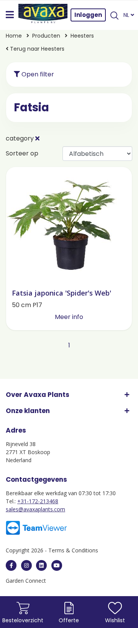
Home (14, 36)
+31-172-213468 (37, 501)
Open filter (37, 74)
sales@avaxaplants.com (35, 509)
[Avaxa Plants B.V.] (42, 15)
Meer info (69, 316)
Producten (46, 36)
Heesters (82, 36)
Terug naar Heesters (36, 49)
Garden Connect (26, 580)
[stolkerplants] (56, 565)
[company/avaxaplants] (41, 565)
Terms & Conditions (73, 550)
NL (127, 15)
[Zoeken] (114, 15)
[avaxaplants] (11, 565)
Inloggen (88, 15)
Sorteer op (22, 153)
